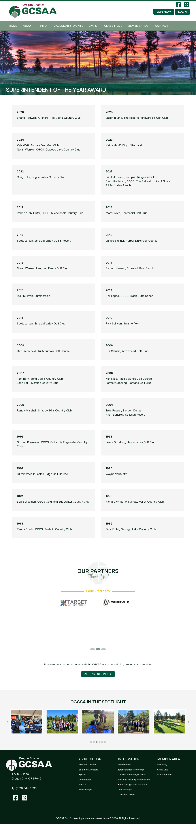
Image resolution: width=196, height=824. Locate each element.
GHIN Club (162, 769)
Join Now (163, 11)
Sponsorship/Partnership (131, 769)
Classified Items (126, 794)
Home (13, 25)
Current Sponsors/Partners (132, 774)
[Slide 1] (92, 649)
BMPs (93, 25)
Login (182, 11)
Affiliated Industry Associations (134, 779)
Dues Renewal (164, 774)
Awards (82, 784)
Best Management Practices (133, 784)
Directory (162, 764)
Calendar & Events (68, 25)
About (28, 25)
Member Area (137, 25)
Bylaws (82, 774)
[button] (91, 742)
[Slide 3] (103, 649)
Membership (124, 764)
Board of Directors (88, 769)
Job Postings (125, 789)
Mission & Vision (87, 764)
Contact (162, 25)
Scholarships (85, 789)
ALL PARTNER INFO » (98, 673)
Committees (85, 779)
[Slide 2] (98, 649)
